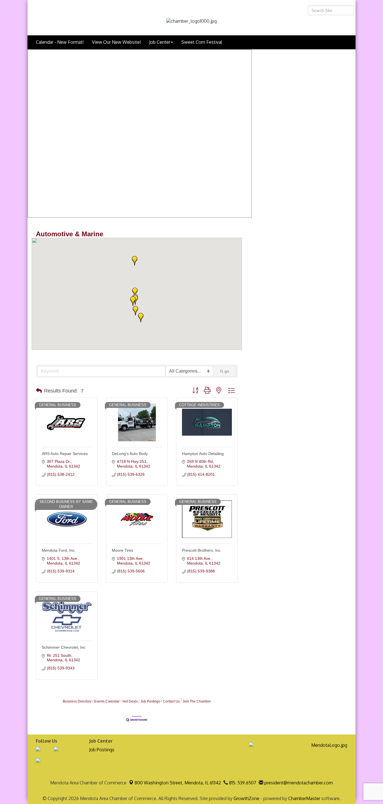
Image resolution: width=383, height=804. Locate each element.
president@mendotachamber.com (298, 782)
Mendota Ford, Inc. (59, 550)
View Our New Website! (116, 42)
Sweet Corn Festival (201, 42)
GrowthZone (246, 798)
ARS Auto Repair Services (65, 453)
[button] (133, 301)
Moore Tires (122, 550)
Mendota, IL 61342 (178, 782)
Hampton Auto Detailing (203, 453)
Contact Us (171, 701)
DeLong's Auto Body (130, 453)
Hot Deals (130, 701)
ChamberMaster (304, 798)
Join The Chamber (197, 701)
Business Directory (77, 701)
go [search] (227, 371)
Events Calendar (107, 701)
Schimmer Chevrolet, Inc (64, 647)
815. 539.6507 (242, 782)
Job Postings (150, 701)
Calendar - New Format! (60, 42)
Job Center (159, 42)
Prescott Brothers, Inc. (202, 550)
